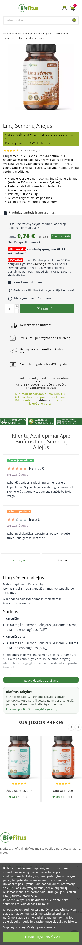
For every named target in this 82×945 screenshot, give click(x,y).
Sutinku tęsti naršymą (41, 937)
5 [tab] (53, 116)
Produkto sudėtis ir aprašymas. (32, 212)
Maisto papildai (12, 33)
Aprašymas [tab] (20, 560)
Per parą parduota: (55, 134)
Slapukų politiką (14, 927)
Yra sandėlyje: (16, 134)
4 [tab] (47, 116)
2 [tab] (35, 116)
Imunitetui (9, 37)
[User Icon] (64, 8)
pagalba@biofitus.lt (41, 388)
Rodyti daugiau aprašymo (41, 680)
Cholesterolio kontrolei (31, 37)
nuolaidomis (41, 400)
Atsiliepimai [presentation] (61, 560)
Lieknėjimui (61, 33)
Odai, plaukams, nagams (37, 33)
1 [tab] (29, 116)
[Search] (74, 20)
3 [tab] (41, 116)
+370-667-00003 (28, 384)
